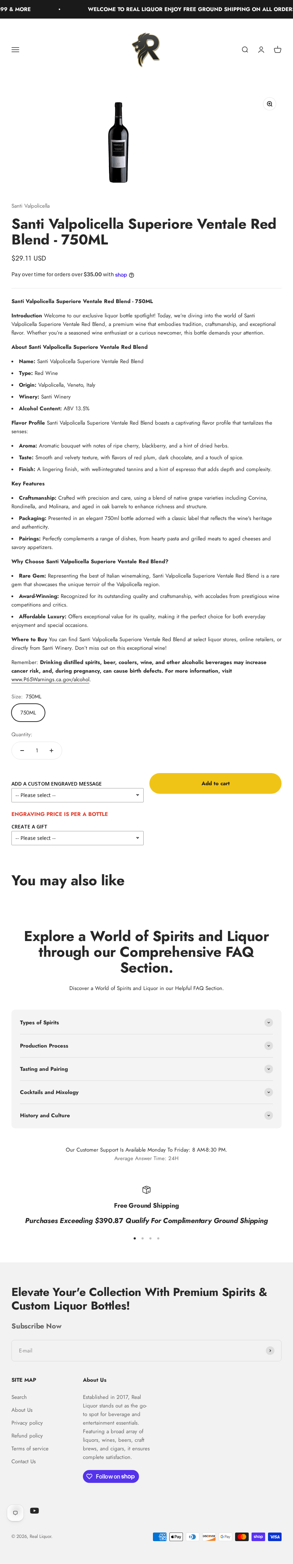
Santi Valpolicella (30, 206)
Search (19, 1397)
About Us (22, 1410)
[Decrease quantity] (22, 750)
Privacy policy (27, 1423)
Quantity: (22, 734)
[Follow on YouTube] (34, 1510)
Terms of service (30, 1448)
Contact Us (23, 1461)
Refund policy (27, 1436)
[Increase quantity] (51, 750)
